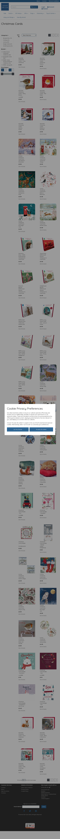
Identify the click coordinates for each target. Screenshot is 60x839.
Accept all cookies (41, 429)
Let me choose (18, 429)
